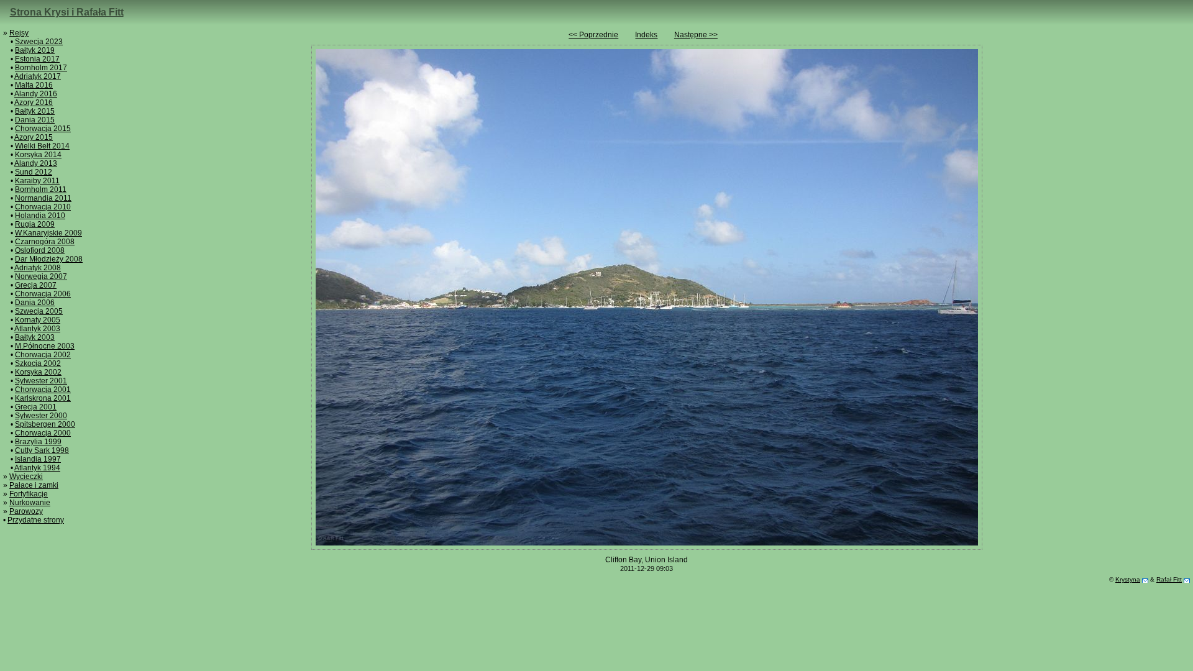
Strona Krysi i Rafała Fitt (67, 12)
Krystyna (1127, 579)
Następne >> (696, 34)
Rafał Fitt (1169, 579)
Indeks (646, 34)
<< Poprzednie (593, 34)
